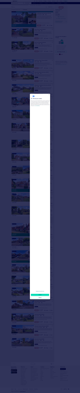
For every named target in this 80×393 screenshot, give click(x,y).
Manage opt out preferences (40, 291)
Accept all (40, 294)
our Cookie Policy (37, 105)
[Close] (49, 95)
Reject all (40, 297)
